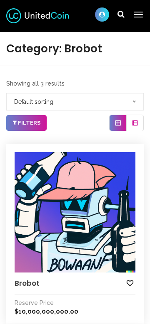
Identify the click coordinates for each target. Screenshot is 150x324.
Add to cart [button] (70, 159)
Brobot (27, 283)
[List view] (135, 123)
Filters (28, 123)
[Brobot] (75, 212)
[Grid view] (118, 123)
